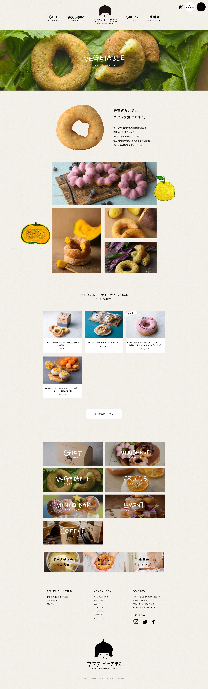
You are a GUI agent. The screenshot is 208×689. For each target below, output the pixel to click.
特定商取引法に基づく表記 (57, 597)
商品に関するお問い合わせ (143, 604)
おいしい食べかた (100, 600)
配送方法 (50, 604)
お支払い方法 (52, 600)
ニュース (97, 604)
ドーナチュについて (101, 597)
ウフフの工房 (99, 611)
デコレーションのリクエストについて (147, 597)
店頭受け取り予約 (140, 600)
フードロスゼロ (100, 607)
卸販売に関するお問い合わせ (144, 607)
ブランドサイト (99, 618)
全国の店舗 (98, 615)
